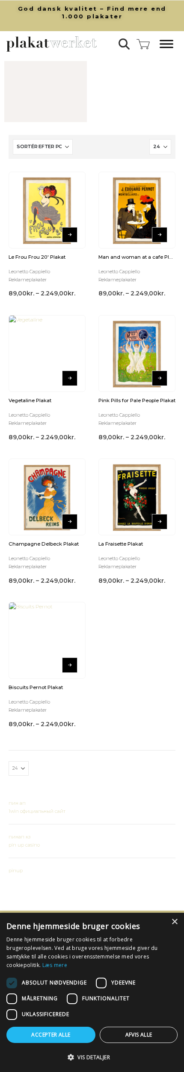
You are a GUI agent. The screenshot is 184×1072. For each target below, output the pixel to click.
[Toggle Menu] (166, 44)
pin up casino (24, 845)
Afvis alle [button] (138, 1034)
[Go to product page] (47, 210)
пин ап (17, 803)
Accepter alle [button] (50, 1034)
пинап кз (19, 837)
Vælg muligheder (69, 234)
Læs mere (54, 965)
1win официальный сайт (37, 811)
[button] (124, 44)
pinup (16, 870)
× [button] (174, 922)
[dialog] (92, 992)
